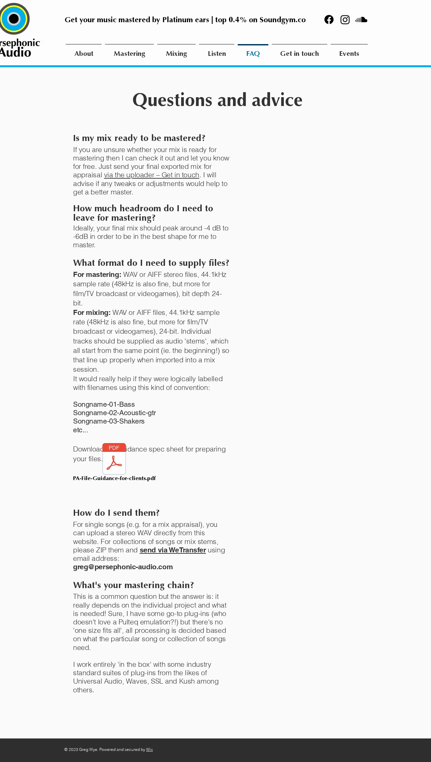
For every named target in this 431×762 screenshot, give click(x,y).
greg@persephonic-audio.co (120, 567)
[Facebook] (329, 19)
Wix (149, 749)
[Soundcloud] (361, 19)
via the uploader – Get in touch (151, 174)
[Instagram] (345, 19)
